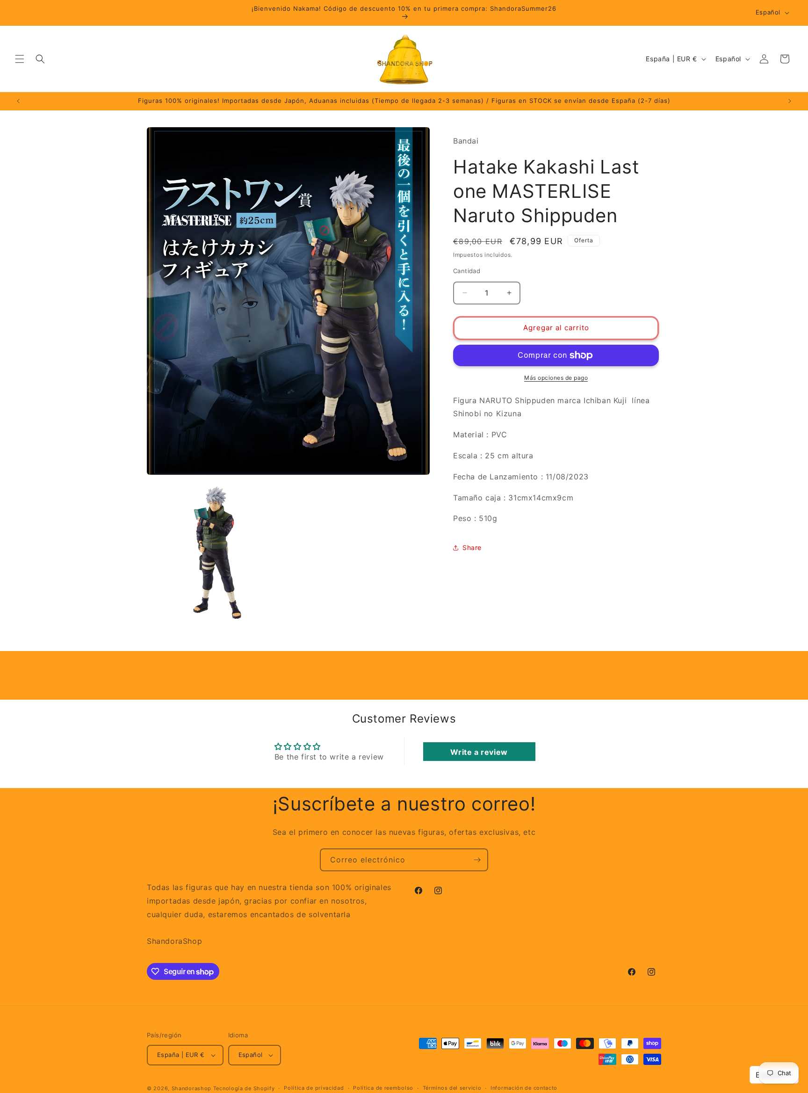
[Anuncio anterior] (18, 101)
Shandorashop (191, 1088)
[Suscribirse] (477, 859)
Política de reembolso (383, 1088)
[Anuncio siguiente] (789, 101)
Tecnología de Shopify (244, 1088)
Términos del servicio (452, 1088)
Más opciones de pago (556, 377)
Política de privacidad (314, 1088)
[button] (19, 59)
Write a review (478, 751)
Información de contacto (524, 1088)
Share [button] (472, 547)
